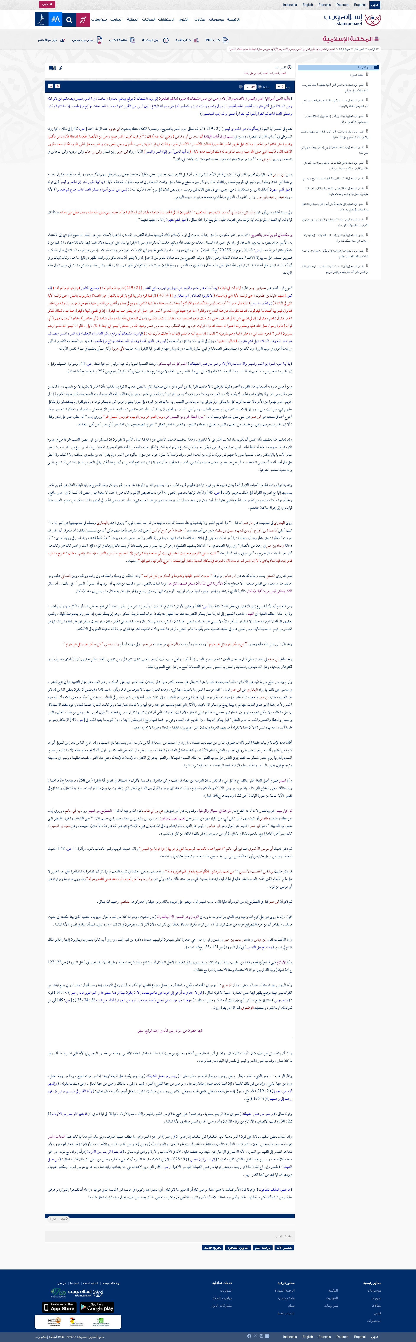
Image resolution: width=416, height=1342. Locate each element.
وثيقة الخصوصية (111, 1283)
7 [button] (283, 86)
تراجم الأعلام (47, 40)
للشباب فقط (286, 1313)
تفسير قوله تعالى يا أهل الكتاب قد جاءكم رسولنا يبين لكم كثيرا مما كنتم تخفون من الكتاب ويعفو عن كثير (335, 166)
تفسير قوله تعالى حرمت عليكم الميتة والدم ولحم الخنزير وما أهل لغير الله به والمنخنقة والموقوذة (335, 104)
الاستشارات (166, 19)
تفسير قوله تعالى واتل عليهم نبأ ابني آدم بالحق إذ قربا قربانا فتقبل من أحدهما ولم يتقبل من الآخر (335, 207)
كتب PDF (213, 40)
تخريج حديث (212, 1247)
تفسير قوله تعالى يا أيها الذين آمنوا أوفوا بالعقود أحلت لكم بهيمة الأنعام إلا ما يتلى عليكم (335, 88)
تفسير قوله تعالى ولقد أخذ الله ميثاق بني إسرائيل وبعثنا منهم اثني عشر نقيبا (334, 150)
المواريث (116, 19)
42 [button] (253, 87)
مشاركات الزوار (221, 1305)
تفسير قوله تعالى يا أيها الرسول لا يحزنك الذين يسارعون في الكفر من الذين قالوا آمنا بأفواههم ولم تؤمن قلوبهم (334, 269)
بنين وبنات (99, 19)
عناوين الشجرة (238, 1247)
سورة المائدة (344, 49)
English (307, 5)
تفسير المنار (359, 49)
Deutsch (342, 5)
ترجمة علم (262, 1247)
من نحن (61, 1283)
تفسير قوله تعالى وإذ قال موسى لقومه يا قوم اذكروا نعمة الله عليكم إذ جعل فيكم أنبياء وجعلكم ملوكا (337, 191)
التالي (53, 1219)
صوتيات (376, 1298)
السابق (63, 1219)
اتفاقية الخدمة (90, 1283)
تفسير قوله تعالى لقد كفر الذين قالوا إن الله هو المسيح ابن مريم (333, 179)
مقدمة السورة (356, 75)
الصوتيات (148, 19)
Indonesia (290, 5)
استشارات (374, 1321)
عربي (375, 5)
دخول (46, 4)
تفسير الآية (284, 1247)
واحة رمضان (286, 1298)
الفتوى (183, 19)
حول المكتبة (151, 40)
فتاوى (377, 1313)
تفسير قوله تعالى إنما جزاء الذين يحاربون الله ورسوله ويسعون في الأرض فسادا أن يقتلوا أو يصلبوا (335, 223)
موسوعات (216, 19)
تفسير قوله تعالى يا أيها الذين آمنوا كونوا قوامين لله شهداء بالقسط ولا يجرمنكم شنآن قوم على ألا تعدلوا (334, 135)
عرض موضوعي (83, 40)
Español (360, 5)
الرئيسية (233, 19)
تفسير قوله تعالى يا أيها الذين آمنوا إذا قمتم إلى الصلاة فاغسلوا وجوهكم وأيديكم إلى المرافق (336, 119)
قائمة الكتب (118, 40)
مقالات (200, 19)
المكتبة (132, 19)
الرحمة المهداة (285, 1290)
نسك (291, 1305)
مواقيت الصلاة (222, 1298)
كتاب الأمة (183, 40)
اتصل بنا (74, 1283)
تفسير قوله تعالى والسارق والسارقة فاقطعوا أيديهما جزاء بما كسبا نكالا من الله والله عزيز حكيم (335, 254)
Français (324, 5)
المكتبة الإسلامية (348, 39)
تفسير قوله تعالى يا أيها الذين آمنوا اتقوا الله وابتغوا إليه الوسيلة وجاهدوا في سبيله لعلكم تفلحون (336, 238)
